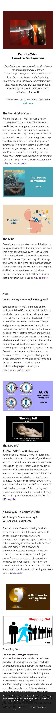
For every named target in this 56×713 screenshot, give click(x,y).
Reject (8, 707)
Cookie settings (38, 707)
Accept (21, 707)
